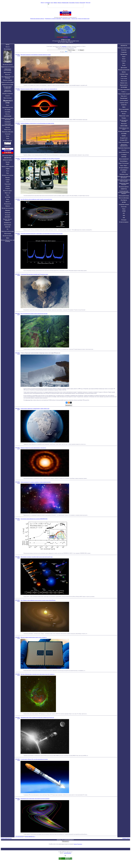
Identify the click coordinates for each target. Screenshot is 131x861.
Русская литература (7, 140)
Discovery (7, 114)
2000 (124, 215)
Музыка (124, 113)
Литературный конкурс (124, 195)
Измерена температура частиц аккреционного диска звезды (33, 447)
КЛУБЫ (124, 172)
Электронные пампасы (124, 204)
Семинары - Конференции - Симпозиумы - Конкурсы (65, 19)
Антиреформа (8, 121)
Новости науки (7, 233)
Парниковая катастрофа (7, 84)
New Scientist (7, 109)
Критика (124, 71)
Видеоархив (124, 123)
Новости (59, 2)
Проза (123, 63)
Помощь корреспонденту (6, 838)
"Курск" (124, 56)
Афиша (7, 237)
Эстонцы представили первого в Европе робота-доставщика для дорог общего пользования (40, 158)
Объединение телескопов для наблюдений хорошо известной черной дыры (37, 556)
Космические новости (7, 64)
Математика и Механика (7, 131)
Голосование (72, 2)
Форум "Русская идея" (124, 163)
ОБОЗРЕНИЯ (124, 87)
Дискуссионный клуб (123, 158)
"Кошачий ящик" (124, 98)
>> (34, 836)
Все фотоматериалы (123, 222)
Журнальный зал (7, 72)
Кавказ (123, 58)
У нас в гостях (124, 78)
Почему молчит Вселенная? (7, 82)
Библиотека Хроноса (7, 159)
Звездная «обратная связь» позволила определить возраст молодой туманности (37, 674)
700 (33, 836)
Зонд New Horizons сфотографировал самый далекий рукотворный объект (36, 199)
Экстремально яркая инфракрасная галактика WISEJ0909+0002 (34, 518)
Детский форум (123, 169)
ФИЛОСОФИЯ (123, 125)
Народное (7, 177)
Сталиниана (124, 154)
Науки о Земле (7, 129)
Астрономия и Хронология (124, 148)
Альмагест (7, 95)
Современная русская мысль (124, 128)
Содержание (47, 2)
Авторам (8, 186)
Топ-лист (77, 2)
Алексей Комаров (67, 853)
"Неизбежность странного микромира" (53, 18)
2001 (124, 213)
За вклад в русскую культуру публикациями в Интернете (124, 192)
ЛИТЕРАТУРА (124, 45)
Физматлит (7, 74)
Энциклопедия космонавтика (7, 66)
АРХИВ (123, 211)
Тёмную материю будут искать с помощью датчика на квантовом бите (36, 482)
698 (29, 836)
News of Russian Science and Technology (8, 77)
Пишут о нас (7, 192)
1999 (124, 217)
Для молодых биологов (7, 155)
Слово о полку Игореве (124, 142)
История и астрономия (8, 93)
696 (26, 836)
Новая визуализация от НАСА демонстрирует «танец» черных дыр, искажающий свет (39, 88)
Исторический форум (124, 167)
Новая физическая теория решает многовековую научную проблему (35, 798)
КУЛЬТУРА (123, 104)
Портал (42, 2)
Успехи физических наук (7, 107)
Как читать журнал (7, 190)
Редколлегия (7, 184)
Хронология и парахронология (7, 91)
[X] (71, 403)
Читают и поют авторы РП (8, 166)
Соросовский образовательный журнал (7, 124)
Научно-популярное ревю (83, 18)
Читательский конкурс (124, 197)
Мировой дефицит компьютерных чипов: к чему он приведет (34, 637)
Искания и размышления (123, 69)
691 (17, 836)
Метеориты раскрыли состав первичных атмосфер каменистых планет (36, 54)
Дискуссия (88, 2)
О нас (52, 2)
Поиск (7, 199)
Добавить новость (126, 838)
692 (18, 836)
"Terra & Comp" (74, 18)
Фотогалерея (124, 111)
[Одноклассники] (69, 403)
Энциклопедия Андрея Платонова (124, 184)
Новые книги (124, 76)
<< (15, 836)
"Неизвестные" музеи (124, 115)
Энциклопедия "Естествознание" (8, 69)
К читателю (123, 50)
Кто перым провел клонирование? (7, 87)
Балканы (124, 61)
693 (20, 836)
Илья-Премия (124, 200)
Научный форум (7, 49)
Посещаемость (7, 203)
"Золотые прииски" (123, 100)
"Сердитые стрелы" (123, 102)
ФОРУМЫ (123, 156)
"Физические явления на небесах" (37, 18)
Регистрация (82, 2)
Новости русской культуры (8, 231)
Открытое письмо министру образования (7, 119)
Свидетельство (64, 46)
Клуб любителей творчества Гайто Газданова (124, 180)
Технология (7, 134)
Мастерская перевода (124, 186)
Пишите (55, 2)
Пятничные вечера (124, 174)
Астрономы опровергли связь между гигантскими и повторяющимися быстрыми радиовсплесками (42, 233)
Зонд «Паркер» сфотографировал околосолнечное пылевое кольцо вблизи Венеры (38, 600)
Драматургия (124, 67)
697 (27, 836)
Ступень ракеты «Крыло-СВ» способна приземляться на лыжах (34, 759)
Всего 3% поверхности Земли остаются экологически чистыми (34, 313)
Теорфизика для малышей (95, 18)
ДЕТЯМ (124, 202)
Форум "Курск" (123, 165)
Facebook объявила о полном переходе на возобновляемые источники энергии (37, 123)
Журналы (7, 206)
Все (7, 229)
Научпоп (8, 162)
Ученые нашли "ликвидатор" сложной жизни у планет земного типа (35, 408)
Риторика (124, 118)
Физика (7, 136)
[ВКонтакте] (66, 403)
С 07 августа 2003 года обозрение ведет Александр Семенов (65, 40)
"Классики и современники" (124, 89)
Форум (123, 208)
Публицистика (124, 54)
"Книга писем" (123, 96)
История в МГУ (123, 140)
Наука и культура (8, 97)
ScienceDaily (7, 111)
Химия (7, 138)
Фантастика (124, 206)
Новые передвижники (124, 109)
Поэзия (123, 65)
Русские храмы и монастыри (124, 121)
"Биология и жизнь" (66, 18)
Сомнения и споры (124, 74)
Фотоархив (7, 214)
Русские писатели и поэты (7, 208)
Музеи (7, 170)
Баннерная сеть (7, 222)
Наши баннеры (7, 224)
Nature (7, 105)
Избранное (7, 210)
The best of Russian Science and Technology (7, 241)
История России (123, 138)
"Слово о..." (123, 91)
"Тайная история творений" (124, 93)
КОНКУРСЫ (124, 188)
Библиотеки (7, 212)
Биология (7, 127)
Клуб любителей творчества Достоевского (124, 177)
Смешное (8, 179)
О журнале (7, 188)
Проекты (8, 201)
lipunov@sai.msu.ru (78, 844)
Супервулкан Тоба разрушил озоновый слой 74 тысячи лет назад (34, 274)
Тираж (7, 195)
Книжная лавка (65, 2)
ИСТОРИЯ (123, 133)
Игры (7, 173)
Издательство (124, 80)
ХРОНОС (124, 135)
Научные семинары (7, 80)
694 (22, 836)
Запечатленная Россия (124, 152)
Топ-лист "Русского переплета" (7, 220)
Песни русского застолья (7, 175)
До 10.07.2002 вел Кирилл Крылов (65, 42)
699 (31, 836)
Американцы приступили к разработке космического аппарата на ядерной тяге (37, 717)
